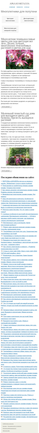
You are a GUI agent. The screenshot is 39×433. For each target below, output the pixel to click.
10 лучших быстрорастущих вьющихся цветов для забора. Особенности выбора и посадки (19, 370)
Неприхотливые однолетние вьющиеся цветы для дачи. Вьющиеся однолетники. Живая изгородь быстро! (19, 312)
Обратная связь (6, 430)
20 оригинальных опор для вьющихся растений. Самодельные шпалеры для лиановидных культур (18, 291)
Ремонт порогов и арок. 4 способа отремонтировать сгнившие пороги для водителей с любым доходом (18, 384)
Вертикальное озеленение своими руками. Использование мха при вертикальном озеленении (18, 296)
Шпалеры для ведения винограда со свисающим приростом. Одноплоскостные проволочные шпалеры (19, 202)
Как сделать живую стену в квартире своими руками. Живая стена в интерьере (17, 261)
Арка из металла (19, 3)
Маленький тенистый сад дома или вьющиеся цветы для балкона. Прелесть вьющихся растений (18, 116)
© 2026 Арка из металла (8, 423)
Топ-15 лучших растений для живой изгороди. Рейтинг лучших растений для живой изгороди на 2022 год (19, 305)
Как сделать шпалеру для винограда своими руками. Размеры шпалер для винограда (19, 191)
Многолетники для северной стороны (10, 29)
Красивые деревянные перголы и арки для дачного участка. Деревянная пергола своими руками (19, 409)
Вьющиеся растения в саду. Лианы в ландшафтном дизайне (14, 322)
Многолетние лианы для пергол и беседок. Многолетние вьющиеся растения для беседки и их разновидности (18, 286)
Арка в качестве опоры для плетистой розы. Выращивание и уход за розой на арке (17, 280)
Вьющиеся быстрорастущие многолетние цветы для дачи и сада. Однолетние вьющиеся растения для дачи (19, 362)
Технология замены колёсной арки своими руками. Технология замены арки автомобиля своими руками (19, 374)
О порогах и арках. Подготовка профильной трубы (20, 366)
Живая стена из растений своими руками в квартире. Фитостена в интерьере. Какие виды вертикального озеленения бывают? (16, 266)
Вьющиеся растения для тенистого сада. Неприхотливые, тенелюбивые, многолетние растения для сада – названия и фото (19, 242)
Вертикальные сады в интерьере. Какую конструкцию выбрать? (15, 224)
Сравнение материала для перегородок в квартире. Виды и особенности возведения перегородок (19, 206)
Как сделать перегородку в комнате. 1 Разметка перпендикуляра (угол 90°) (18, 248)
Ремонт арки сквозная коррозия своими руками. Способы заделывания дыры (18, 228)
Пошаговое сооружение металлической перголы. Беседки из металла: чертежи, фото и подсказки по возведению (18, 336)
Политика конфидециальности (9, 428)
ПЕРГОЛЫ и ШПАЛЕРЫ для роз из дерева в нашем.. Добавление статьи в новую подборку (17, 182)
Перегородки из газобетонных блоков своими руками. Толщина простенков (17, 187)
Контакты (5, 426)
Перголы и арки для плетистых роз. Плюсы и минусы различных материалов (17, 396)
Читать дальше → (6, 106)
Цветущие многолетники (10, 19)
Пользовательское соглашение (14, 426)
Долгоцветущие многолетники (29, 19)
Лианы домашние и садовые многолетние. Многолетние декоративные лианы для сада (16, 357)
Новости (20, 7)
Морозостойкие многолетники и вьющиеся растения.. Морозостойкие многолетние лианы (16, 272)
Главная (12, 7)
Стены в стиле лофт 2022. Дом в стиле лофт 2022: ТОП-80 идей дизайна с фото (19, 252)
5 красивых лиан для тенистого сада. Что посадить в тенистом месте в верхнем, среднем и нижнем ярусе (19, 348)
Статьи (26, 7)
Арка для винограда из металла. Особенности (17, 199)
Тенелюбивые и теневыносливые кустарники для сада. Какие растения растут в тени (19, 237)
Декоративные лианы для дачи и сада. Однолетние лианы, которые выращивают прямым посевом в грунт (19, 330)
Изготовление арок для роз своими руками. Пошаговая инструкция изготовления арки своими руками (18, 390)
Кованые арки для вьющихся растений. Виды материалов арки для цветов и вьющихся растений (18, 413)
